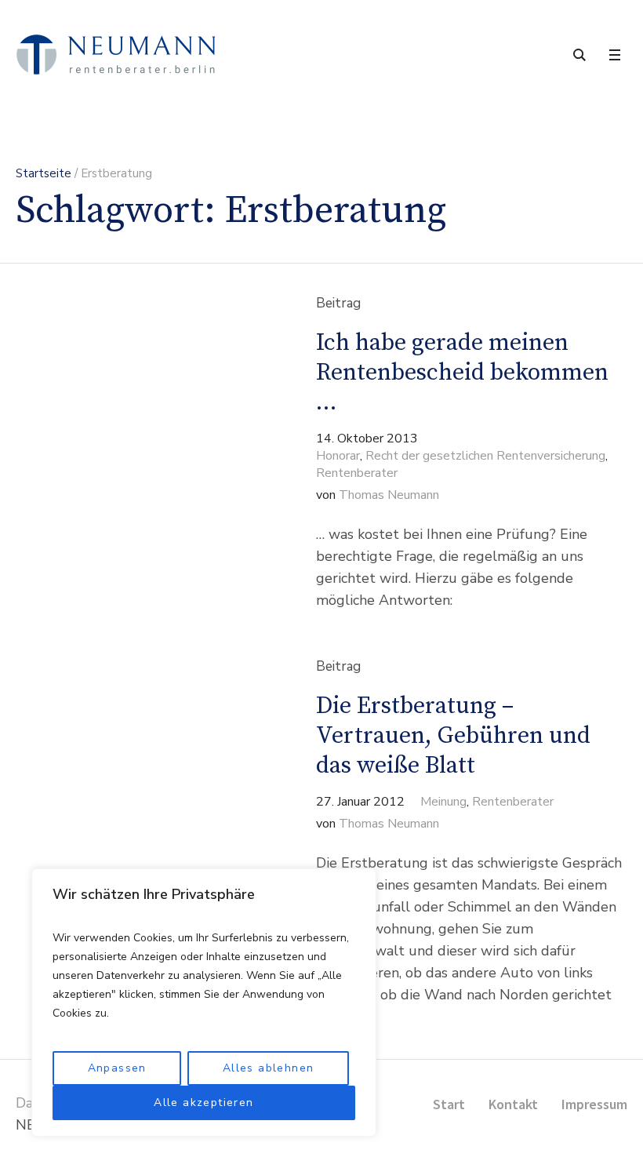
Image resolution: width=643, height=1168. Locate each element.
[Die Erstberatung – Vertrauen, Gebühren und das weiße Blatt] (138, 843)
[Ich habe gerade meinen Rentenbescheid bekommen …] (138, 453)
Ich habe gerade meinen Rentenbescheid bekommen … (462, 372)
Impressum (594, 1104)
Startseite (43, 173)
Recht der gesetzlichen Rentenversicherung (485, 455)
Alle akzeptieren (203, 1102)
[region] (203, 1002)
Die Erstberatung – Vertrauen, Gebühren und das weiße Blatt (453, 735)
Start (449, 1104)
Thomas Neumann (389, 495)
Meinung (443, 801)
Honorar (338, 455)
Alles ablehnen (268, 1068)
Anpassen (117, 1068)
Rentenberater (357, 473)
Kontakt (513, 1104)
